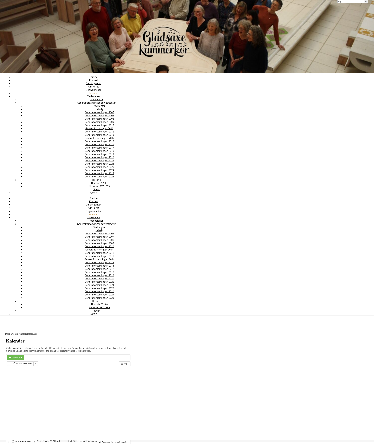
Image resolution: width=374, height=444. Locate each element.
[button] (113, 442)
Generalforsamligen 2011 (99, 128)
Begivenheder (93, 89)
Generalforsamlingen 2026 (99, 176)
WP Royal (55, 441)
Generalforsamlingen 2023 (99, 167)
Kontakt (93, 80)
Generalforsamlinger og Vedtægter (96, 102)
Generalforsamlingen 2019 (99, 154)
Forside (94, 77)
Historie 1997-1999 (99, 186)
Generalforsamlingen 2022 (99, 160)
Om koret (93, 86)
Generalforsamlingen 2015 (99, 141)
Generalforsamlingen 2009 (99, 122)
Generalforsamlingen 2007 (99, 115)
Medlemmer (93, 96)
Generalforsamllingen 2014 (99, 138)
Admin (93, 192)
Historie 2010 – (99, 183)
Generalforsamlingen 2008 (99, 118)
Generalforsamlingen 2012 (99, 131)
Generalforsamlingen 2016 (99, 144)
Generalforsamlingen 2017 (99, 147)
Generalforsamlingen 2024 (99, 170)
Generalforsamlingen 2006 (99, 112)
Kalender (93, 93)
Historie (96, 179)
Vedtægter (99, 105)
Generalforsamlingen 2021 (99, 163)
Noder (96, 189)
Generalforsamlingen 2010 (99, 125)
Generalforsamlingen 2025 (99, 173)
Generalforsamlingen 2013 (99, 134)
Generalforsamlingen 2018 (99, 150)
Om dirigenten (93, 83)
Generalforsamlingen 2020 (99, 157)
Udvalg (99, 109)
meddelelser (96, 99)
